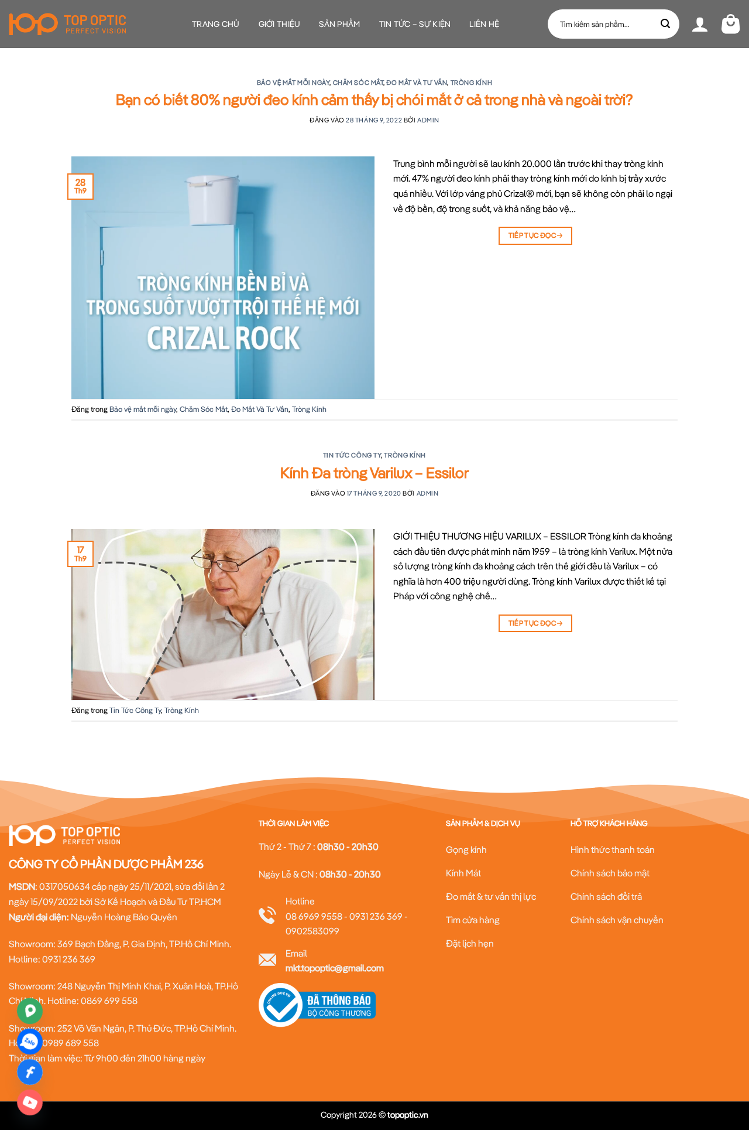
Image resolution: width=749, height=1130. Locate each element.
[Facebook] (30, 1072)
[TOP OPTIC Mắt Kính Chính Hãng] (67, 24)
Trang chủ (216, 24)
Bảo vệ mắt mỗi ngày (293, 82)
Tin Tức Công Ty (352, 455)
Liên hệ (484, 24)
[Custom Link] (30, 1102)
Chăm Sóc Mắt (358, 82)
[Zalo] (30, 1041)
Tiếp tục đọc (536, 235)
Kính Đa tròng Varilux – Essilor (374, 472)
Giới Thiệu (280, 24)
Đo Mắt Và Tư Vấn (416, 82)
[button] (700, 24)
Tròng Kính (472, 82)
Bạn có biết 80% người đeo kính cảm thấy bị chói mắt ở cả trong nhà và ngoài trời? (374, 99)
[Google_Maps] (30, 1011)
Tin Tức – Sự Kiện (415, 24)
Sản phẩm (339, 24)
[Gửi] (666, 24)
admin (428, 120)
